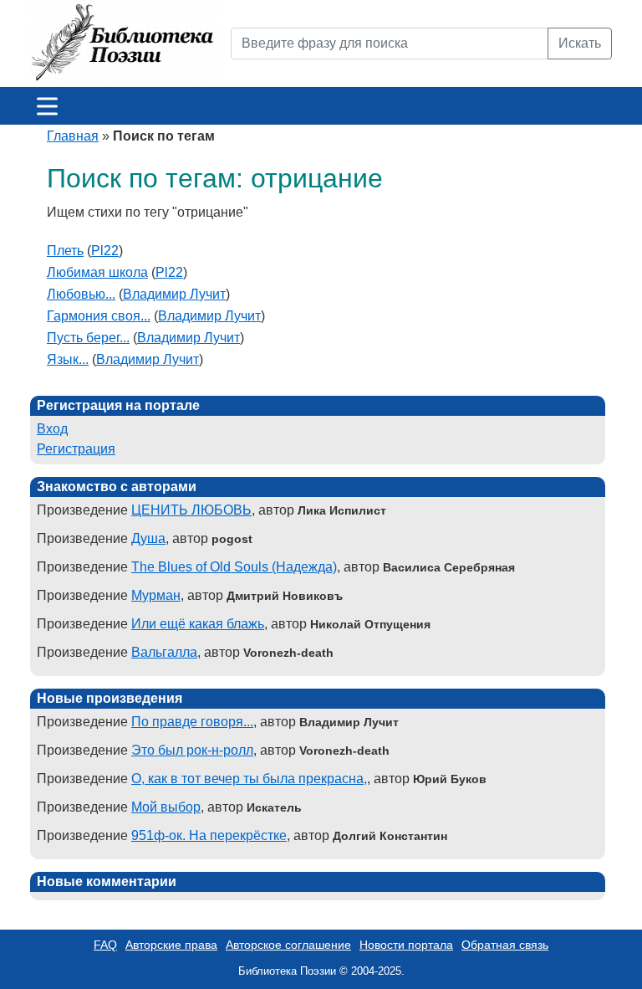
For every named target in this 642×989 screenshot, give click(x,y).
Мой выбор (166, 807)
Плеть (65, 250)
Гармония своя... (98, 316)
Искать (579, 43)
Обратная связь (504, 944)
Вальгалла (164, 652)
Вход (52, 429)
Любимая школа (97, 272)
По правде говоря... (192, 722)
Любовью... (81, 294)
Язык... (68, 359)
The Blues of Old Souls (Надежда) (234, 567)
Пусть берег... (88, 338)
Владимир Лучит (174, 294)
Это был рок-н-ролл (192, 750)
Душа (148, 538)
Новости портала (406, 944)
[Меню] (47, 106)
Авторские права (171, 944)
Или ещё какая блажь (197, 624)
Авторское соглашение (288, 944)
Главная (73, 136)
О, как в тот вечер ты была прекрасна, (249, 778)
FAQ (105, 944)
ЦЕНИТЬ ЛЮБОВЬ (191, 510)
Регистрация (76, 449)
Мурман (156, 595)
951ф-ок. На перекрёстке (209, 835)
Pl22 (105, 250)
